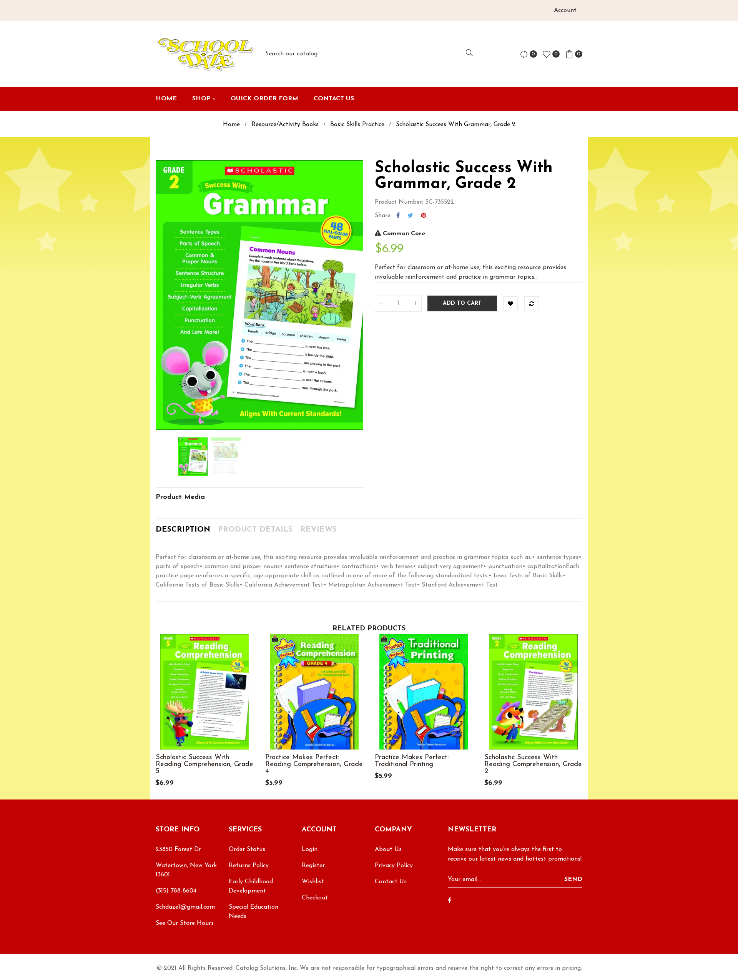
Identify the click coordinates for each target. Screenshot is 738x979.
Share (398, 216)
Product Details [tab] (255, 530)
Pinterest (423, 216)
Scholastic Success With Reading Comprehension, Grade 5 (204, 764)
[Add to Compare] (531, 303)
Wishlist (313, 882)
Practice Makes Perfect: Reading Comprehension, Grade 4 (314, 764)
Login (309, 849)
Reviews (318, 530)
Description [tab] (183, 530)
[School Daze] (205, 54)
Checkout (315, 898)
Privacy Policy (394, 866)
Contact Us (391, 882)
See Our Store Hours (185, 923)
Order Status (247, 849)
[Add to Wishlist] (510, 303)
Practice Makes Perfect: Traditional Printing (412, 761)
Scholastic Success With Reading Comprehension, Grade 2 (533, 764)
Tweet (410, 216)
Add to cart (462, 303)
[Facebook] (449, 901)
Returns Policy (249, 866)
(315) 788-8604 (176, 891)
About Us (388, 849)
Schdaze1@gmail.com (185, 907)
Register (313, 866)
